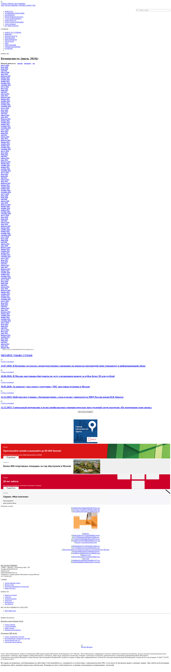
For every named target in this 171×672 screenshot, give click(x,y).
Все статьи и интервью (85, 412)
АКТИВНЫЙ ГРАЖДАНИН (14, 13)
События (8, 597)
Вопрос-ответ (9, 585)
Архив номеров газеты (12, 583)
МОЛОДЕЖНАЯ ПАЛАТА (14, 17)
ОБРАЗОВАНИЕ (10, 45)
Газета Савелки (10, 624)
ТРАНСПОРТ (9, 41)
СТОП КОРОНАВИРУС (13, 18)
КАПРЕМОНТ (10, 15)
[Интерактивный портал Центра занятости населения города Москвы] (85, 549)
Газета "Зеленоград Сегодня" (14, 637)
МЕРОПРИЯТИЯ (11, 40)
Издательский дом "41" (12, 640)
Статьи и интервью (7, 361)
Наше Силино (9, 628)
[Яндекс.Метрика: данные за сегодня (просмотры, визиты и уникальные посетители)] (86, 646)
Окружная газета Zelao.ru (13, 642)
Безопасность (9, 602)
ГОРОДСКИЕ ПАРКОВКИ (14, 22)
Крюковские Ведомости (13, 630)
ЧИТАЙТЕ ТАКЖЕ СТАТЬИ (16, 355)
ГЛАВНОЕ (5, 29)
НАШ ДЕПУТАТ (10, 20)
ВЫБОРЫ (8, 34)
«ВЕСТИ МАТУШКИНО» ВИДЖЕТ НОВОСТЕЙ (18, 5)
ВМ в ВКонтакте (10, 611)
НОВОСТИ (9, 11)
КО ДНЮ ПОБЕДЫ (11, 26)
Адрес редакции (10, 24)
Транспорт (8, 600)
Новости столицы (11, 595)
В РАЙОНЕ (9, 48)
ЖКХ (6, 43)
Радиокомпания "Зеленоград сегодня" (17, 638)
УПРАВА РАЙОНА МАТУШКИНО (13, 3)
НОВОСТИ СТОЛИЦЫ (13, 32)
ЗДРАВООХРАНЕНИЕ (12, 47)
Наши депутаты (10, 588)
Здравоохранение (11, 599)
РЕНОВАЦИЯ (10, 38)
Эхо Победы (9, 604)
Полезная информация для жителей (17, 586)
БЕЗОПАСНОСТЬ (11, 36)
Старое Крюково (10, 626)
